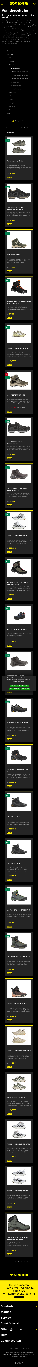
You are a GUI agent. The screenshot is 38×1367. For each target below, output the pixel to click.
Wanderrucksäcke (16, 85)
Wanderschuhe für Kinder (20, 78)
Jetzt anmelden (19, 1297)
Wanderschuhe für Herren (20, 72)
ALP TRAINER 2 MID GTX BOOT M (18, 910)
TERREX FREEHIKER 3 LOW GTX (18, 1191)
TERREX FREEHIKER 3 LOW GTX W (19, 1050)
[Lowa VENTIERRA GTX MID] (19, 381)
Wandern (11, 65)
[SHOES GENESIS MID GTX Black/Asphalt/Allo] (19, 661)
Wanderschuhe (15, 68)
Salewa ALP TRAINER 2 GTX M (17, 723)
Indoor (11, 96)
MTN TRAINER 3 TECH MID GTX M (18, 957)
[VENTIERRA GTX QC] (19, 240)
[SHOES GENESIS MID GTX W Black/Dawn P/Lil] (19, 474)
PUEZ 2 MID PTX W (13, 863)
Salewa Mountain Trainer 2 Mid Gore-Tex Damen (18, 583)
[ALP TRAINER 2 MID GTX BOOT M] (19, 896)
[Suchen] (31, 3)
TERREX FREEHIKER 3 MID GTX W (18, 1144)
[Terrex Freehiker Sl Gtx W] (19, 1083)
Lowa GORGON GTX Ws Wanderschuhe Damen (15, 209)
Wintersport (12, 106)
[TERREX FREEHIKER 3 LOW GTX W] (19, 1036)
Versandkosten (7, 1354)
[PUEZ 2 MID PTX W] (19, 849)
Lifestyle (11, 103)
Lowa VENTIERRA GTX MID (16, 395)
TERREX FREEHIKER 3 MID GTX (18, 535)
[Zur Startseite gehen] (19, 3)
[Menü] (2, 3)
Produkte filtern (20, 121)
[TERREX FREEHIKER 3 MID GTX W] (19, 1130)
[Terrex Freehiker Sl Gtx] (19, 146)
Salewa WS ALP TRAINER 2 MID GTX (18, 771)
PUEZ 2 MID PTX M (13, 816)
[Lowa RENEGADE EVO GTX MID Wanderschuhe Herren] (19, 1223)
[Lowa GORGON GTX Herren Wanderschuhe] (19, 427)
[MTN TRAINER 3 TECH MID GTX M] (19, 942)
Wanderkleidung (15, 89)
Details (9, 177)
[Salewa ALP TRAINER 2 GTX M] (19, 708)
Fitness (11, 99)
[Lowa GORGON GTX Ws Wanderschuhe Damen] (19, 193)
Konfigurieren (14, 688)
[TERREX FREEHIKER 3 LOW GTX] (19, 1176)
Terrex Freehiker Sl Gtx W (16, 1097)
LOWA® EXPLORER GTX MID (17, 1004)
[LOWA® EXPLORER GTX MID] (19, 989)
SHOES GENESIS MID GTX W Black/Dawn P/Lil (17, 490)
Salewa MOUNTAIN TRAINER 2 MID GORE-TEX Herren (19, 302)
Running (11, 61)
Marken (9, 110)
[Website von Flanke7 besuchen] (19, 1363)
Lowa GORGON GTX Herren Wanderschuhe (16, 443)
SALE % (9, 113)
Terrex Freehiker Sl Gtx (15, 161)
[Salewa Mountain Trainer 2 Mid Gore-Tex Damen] (19, 568)
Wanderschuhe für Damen (20, 75)
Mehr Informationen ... (19, 681)
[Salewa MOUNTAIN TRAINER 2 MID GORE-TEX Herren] (19, 287)
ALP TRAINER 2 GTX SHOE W (17, 629)
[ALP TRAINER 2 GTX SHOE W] (19, 615)
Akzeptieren (25, 688)
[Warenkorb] (36, 3)
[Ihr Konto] (34, 3)
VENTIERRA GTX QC (13, 255)
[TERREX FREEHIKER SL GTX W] (19, 334)
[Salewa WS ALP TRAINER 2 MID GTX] (19, 755)
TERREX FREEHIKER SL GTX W (17, 348)
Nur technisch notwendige (19, 686)
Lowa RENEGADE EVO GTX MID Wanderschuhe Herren (17, 1239)
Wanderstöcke (15, 82)
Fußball (11, 58)
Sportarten (10, 54)
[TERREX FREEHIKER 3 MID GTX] (19, 521)
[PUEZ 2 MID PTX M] (19, 802)
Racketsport (12, 92)
